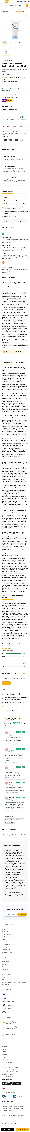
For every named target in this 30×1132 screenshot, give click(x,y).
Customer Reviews (7, 967)
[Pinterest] (15, 1123)
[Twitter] (12, 1123)
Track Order (5, 942)
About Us (4, 929)
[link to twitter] (19, 43)
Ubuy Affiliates (6, 984)
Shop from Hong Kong (19, 1106)
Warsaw (4, 1039)
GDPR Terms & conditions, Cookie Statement (14, 982)
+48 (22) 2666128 (9, 1076)
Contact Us (5, 932)
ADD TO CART (7, 1129)
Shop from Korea (7, 1108)
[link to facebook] (15, 43)
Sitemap (4, 939)
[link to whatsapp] (10, 43)
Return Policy (5, 969)
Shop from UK (16, 1104)
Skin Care (22, 835)
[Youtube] (9, 1123)
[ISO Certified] (17, 1096)
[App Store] (6, 1083)
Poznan (4, 1049)
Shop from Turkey (7, 1110)
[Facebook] (3, 1123)
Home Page (5, 9)
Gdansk (4, 1051)
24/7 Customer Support (13, 1067)
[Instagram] (6, 1123)
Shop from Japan (7, 1106)
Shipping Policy (6, 947)
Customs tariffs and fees (9, 944)
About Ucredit (6, 974)
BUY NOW (22, 1129)
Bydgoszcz (5, 1057)
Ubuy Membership (7, 952)
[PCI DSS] (5, 1096)
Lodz (3, 1044)
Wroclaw (4, 1046)
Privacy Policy (18, 1118)
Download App (6, 961)
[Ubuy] (6, 1)
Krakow (4, 1041)
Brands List (5, 964)
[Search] (27, 5)
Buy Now (5, 136)
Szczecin (4, 1054)
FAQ (3, 972)
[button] (18, 2)
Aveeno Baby (5, 11)
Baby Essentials (13, 9)
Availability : (5, 80)
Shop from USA (7, 1104)
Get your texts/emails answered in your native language (16, 1070)
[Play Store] (16, 1083)
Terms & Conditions (8, 1118)
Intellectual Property (7, 937)
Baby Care (20, 9)
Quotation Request (7, 934)
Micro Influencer (6, 949)
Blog (3, 979)
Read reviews (7, 728)
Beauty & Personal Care (9, 835)
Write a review (6, 683)
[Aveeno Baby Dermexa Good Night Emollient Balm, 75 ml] (15, 29)
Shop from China (18, 1108)
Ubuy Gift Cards (6, 977)
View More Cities (6, 1059)
